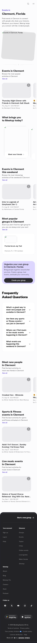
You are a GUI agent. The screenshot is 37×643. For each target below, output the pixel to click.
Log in (5, 537)
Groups (21, 532)
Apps (4, 589)
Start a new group (24, 518)
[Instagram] (25, 605)
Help (4, 541)
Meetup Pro (7, 580)
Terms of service (13, 628)
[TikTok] (31, 605)
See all (4, 79)
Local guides (23, 555)
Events (21, 537)
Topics (21, 541)
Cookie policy (27, 631)
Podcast (5, 593)
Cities (21, 546)
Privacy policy (24, 628)
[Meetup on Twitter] (11, 605)
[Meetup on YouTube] (18, 605)
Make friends (23, 559)
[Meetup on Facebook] (5, 605)
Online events (23, 550)
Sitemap (21, 563)
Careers (5, 584)
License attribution (16, 634)
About (5, 571)
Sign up (5, 532)
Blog (4, 575)
